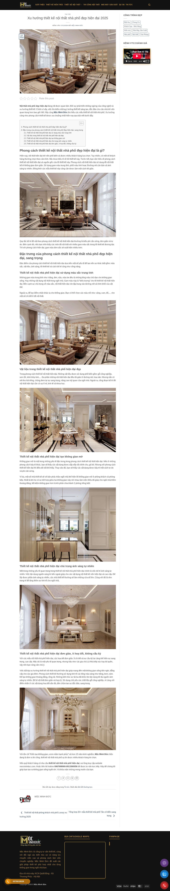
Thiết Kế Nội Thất (72, 5)
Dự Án (121, 5)
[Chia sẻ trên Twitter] (63, 778)
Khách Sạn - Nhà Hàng (132, 26)
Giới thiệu (40, 5)
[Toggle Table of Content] (80, 123)
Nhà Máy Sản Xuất (109, 5)
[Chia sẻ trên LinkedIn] (77, 778)
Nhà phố (127, 34)
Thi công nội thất (91, 5)
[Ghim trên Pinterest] (72, 778)
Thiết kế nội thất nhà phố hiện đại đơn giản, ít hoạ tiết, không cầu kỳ (51, 144)
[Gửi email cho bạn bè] (68, 778)
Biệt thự (127, 22)
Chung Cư (136, 22)
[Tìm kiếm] (149, 4)
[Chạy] (126, 61)
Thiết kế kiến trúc (54, 5)
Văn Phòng (144, 34)
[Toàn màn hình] (147, 61)
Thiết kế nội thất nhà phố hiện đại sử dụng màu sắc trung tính (49, 133)
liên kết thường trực (85, 787)
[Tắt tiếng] (144, 61)
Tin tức (129, 5)
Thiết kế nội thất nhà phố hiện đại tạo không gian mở (46, 138)
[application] (136, 56)
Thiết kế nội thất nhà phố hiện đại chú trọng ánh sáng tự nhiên (49, 141)
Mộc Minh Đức (77, 25)
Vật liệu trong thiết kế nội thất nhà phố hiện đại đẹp (45, 135)
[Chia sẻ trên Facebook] (59, 778)
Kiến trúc (127, 30)
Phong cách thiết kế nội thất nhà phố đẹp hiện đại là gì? (45, 127)
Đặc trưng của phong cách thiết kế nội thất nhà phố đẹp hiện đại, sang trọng (53, 130)
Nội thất (135, 34)
